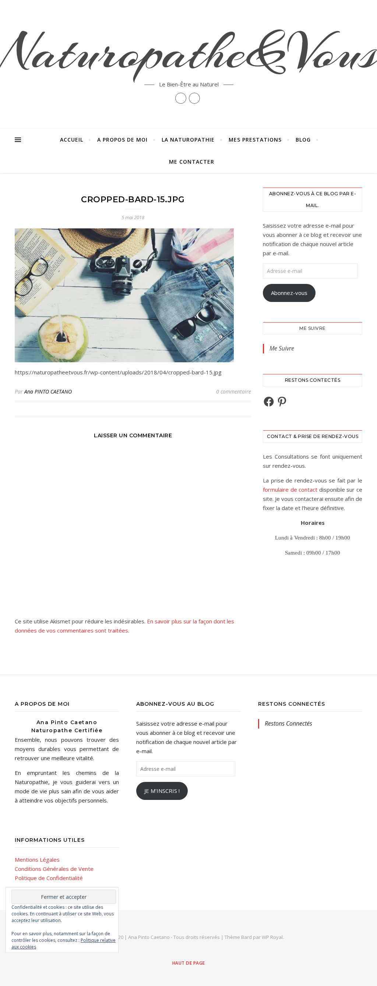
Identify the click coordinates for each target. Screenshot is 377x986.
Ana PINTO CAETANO (48, 391)
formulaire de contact (290, 489)
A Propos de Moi (122, 139)
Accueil (71, 139)
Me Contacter (191, 161)
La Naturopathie (188, 139)
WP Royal (272, 937)
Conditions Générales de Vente (54, 868)
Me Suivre (312, 328)
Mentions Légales (37, 859)
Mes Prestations (255, 139)
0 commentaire (233, 391)
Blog (303, 139)
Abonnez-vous (289, 292)
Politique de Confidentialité (49, 878)
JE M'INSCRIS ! (162, 790)
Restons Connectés (291, 704)
